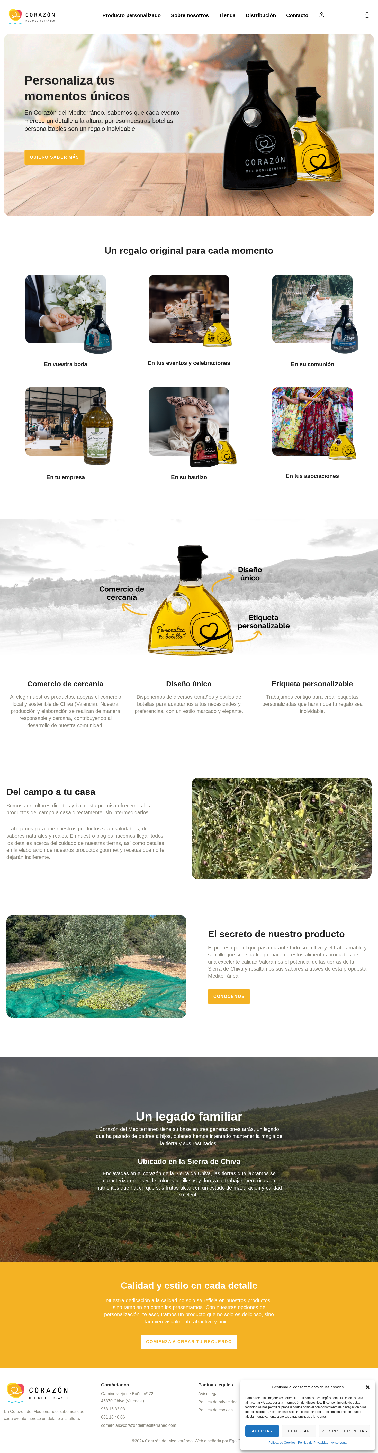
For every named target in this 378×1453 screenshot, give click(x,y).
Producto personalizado (131, 15)
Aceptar (262, 1431)
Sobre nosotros (190, 15)
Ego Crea (238, 1441)
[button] (367, 1387)
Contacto (297, 15)
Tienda (227, 15)
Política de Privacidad (313, 1443)
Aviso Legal (339, 1443)
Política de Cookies (281, 1443)
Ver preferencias (344, 1431)
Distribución (261, 15)
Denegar (299, 1431)
